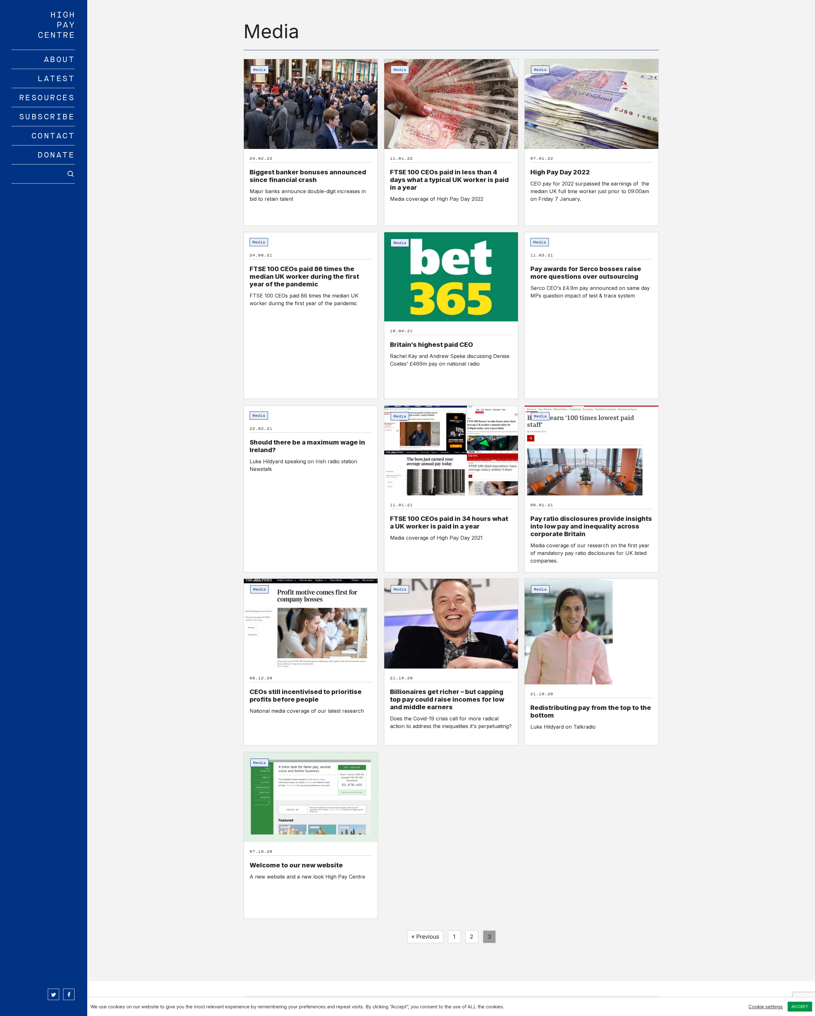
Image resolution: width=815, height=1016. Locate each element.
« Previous (425, 936)
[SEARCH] (43, 174)
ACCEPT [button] (799, 1006)
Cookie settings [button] (765, 1007)
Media (259, 69)
